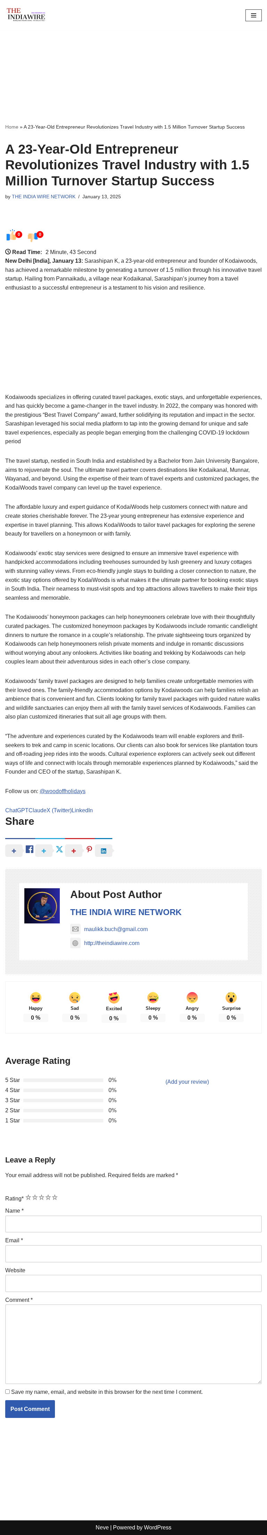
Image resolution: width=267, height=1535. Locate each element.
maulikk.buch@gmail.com (116, 929)
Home (11, 127)
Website (15, 1270)
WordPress (157, 1527)
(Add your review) (187, 1082)
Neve (102, 1527)
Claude (38, 810)
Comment (19, 1300)
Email (14, 1240)
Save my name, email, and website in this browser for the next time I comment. (107, 1392)
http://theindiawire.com (111, 943)
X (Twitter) (59, 810)
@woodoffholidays (63, 791)
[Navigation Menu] (253, 15)
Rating (14, 1199)
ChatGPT (17, 810)
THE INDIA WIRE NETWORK (43, 196)
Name (14, 1211)
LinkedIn (82, 810)
